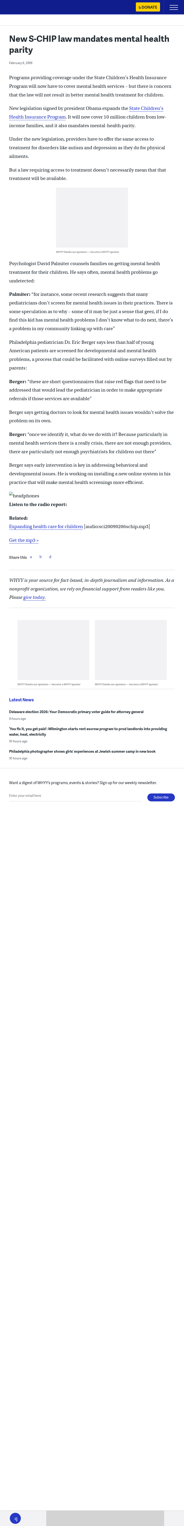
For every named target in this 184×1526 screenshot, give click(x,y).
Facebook (31, 556)
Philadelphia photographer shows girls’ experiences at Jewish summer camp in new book (82, 751)
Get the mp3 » (24, 540)
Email (50, 556)
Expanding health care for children (46, 527)
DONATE (149, 7)
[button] (15, 1518)
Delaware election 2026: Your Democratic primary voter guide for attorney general (76, 711)
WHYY (18, 7)
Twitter (40, 556)
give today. (34, 597)
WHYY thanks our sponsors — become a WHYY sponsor (87, 252)
